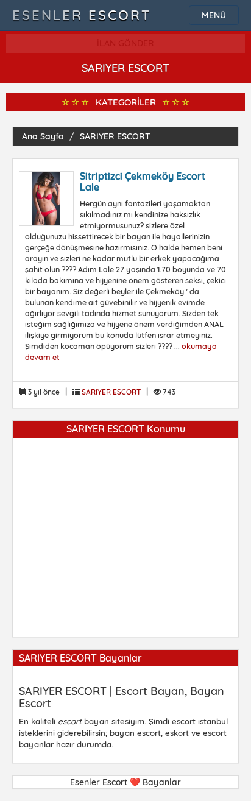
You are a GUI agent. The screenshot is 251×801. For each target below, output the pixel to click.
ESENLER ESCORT (82, 15)
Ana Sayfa (43, 136)
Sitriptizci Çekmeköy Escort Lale (142, 181)
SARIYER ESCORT (115, 136)
